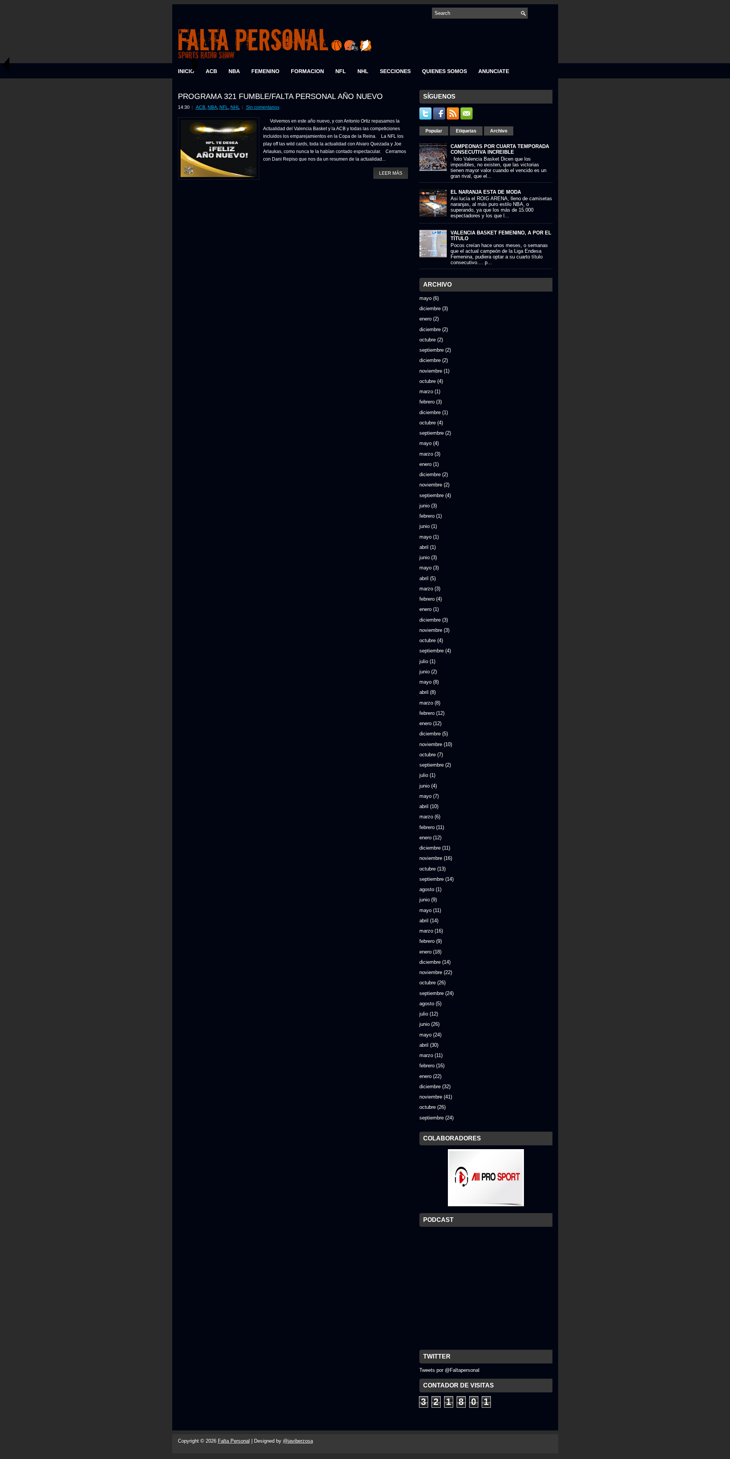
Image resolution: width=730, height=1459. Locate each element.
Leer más (390, 173)
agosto (426, 889)
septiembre (431, 350)
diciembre (430, 308)
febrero (427, 402)
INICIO (186, 71)
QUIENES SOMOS (444, 71)
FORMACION (307, 71)
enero (425, 319)
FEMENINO (265, 71)
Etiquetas (466, 131)
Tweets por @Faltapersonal (449, 1370)
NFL (340, 71)
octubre (427, 340)
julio (423, 661)
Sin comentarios (262, 107)
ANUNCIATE (493, 71)
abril (423, 547)
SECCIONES (395, 71)
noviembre (430, 371)
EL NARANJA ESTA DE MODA (486, 192)
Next (196, 65)
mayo (425, 298)
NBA (234, 71)
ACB (211, 71)
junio (424, 506)
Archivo (498, 131)
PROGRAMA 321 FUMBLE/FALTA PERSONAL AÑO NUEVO (280, 96)
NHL (362, 71)
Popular (433, 131)
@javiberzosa (298, 1441)
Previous (5, 65)
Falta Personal (234, 1441)
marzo (426, 391)
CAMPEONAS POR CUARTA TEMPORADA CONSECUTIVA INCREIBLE (500, 149)
